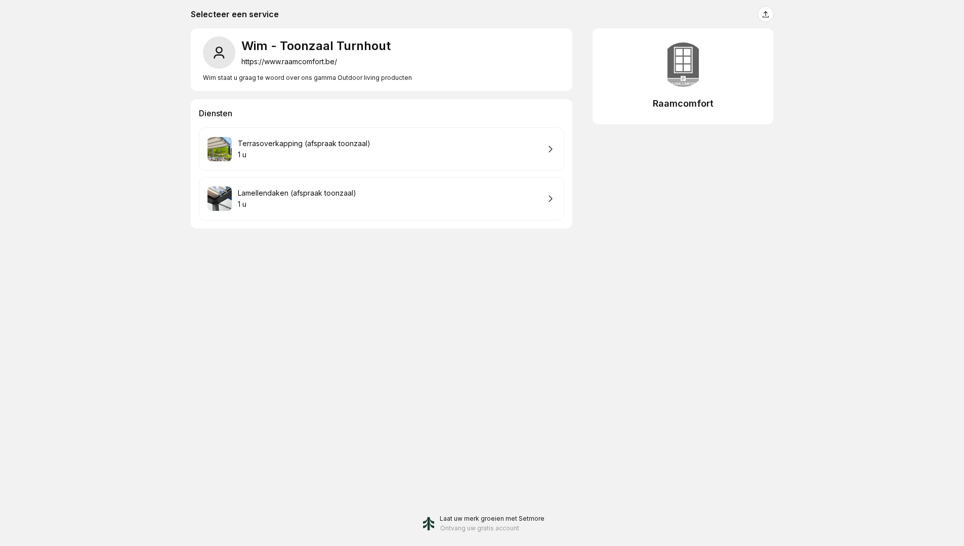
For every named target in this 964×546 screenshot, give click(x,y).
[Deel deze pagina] (766, 14)
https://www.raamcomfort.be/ (289, 61)
